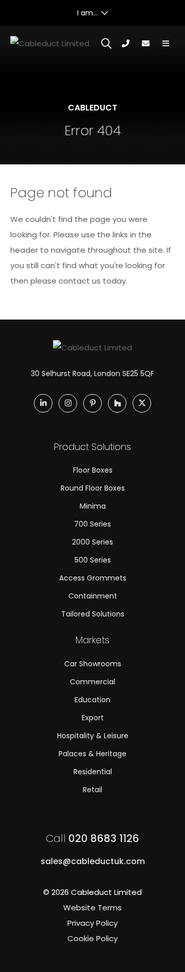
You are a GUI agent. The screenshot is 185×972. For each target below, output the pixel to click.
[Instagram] (68, 403)
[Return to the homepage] (49, 44)
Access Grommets (92, 578)
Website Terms (92, 907)
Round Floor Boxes (93, 488)
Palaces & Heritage (92, 754)
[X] (142, 403)
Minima (93, 506)
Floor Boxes (93, 470)
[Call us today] (126, 44)
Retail (92, 789)
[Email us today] (146, 44)
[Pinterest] (92, 403)
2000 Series (92, 542)
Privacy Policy (92, 923)
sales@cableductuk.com (93, 861)
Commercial (92, 682)
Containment (92, 596)
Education (92, 700)
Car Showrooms (92, 664)
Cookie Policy (92, 938)
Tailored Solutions (92, 614)
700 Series (92, 524)
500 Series (93, 560)
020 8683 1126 (92, 838)
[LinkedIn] (43, 403)
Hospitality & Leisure (92, 736)
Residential (92, 772)
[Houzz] (117, 403)
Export (93, 718)
